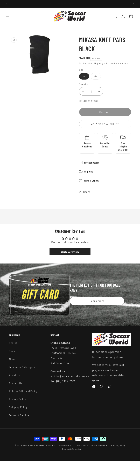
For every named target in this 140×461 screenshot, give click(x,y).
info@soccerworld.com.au (71, 376)
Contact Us (15, 383)
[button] (7, 16)
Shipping (98, 63)
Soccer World (29, 445)
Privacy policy (81, 445)
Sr (97, 77)
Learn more (97, 300)
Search (13, 342)
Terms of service (99, 445)
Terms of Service (19, 415)
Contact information (71, 449)
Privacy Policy (17, 399)
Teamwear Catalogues (22, 367)
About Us (14, 375)
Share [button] (86, 191)
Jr (86, 77)
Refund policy (64, 445)
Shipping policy (118, 445)
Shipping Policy (18, 407)
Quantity (83, 84)
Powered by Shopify (45, 445)
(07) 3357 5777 (65, 381)
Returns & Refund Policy (23, 391)
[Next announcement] (133, 4)
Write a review (70, 251)
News (12, 359)
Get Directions (60, 363)
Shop (12, 350)
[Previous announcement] (7, 4)
